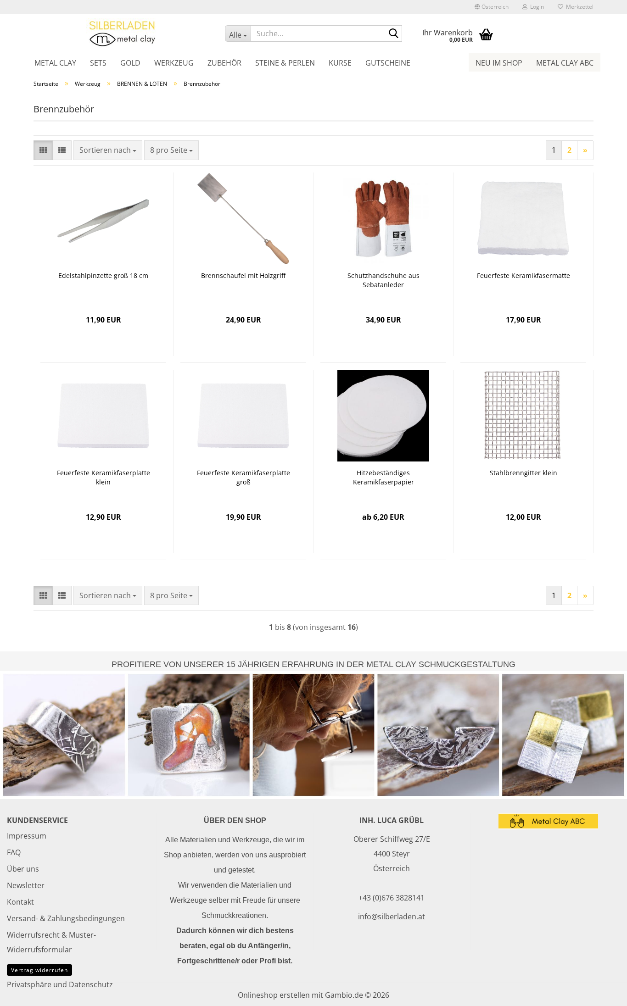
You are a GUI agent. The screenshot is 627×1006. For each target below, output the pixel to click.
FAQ (14, 852)
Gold (130, 63)
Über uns (23, 869)
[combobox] (107, 150)
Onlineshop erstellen (274, 995)
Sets (98, 63)
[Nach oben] (602, 992)
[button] (491, 7)
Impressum (26, 836)
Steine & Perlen (285, 63)
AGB (14, 968)
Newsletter (26, 885)
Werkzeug (174, 63)
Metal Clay (55, 63)
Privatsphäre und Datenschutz (60, 984)
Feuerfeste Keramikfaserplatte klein (103, 477)
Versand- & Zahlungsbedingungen (66, 918)
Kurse (340, 63)
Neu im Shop (499, 63)
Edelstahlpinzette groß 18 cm (103, 275)
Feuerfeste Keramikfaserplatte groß (243, 477)
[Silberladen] (122, 33)
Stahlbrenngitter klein (523, 472)
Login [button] (535, 7)
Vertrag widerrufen (39, 970)
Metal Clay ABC (564, 63)
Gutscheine (387, 63)
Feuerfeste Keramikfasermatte (523, 275)
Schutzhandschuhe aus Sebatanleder (383, 280)
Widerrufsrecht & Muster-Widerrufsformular (51, 942)
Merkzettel (578, 7)
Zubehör (224, 63)
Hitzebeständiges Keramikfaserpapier (383, 477)
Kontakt (20, 902)
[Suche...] (393, 34)
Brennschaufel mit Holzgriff (243, 275)
